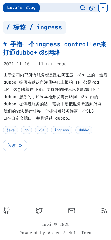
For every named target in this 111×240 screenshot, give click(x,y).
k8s (41, 130)
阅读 (11, 145)
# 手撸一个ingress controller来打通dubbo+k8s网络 (54, 48)
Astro (54, 232)
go (27, 130)
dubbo (84, 130)
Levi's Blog (21, 7)
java (10, 130)
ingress (61, 130)
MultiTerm (80, 232)
